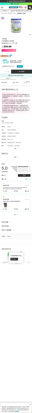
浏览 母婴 (5, 222)
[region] (16, 407)
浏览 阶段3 (5, 226)
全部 (2, 179)
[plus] (8, 71)
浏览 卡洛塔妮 (7, 230)
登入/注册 (13, 259)
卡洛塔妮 (4, 39)
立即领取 (20, 66)
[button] (30, 7)
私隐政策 (17, 411)
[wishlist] (13, 43)
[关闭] (30, 404)
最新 (5, 179)
